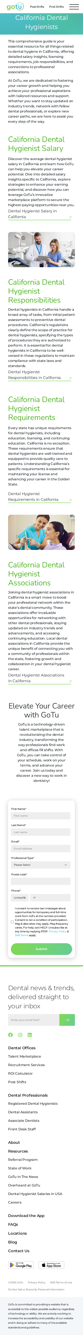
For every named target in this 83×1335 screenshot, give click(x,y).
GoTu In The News (23, 1177)
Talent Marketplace (24, 1056)
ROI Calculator (20, 1073)
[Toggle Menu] (74, 6)
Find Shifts (56, 6)
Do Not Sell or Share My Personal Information (36, 1289)
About (14, 1142)
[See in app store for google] (21, 1265)
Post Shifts (37, 6)
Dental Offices (21, 1048)
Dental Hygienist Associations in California (36, 678)
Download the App (26, 1215)
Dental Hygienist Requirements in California (33, 496)
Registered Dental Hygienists (33, 1104)
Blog (12, 1242)
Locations (17, 1233)
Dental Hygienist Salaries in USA (35, 1194)
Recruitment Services (26, 1065)
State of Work (19, 1168)
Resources (18, 1151)
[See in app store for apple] (51, 1265)
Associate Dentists (23, 1121)
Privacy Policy (57, 931)
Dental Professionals (28, 1095)
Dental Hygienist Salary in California (32, 214)
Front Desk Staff (22, 1129)
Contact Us (18, 1251)
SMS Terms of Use (61, 1282)
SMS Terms (21, 935)
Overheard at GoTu (24, 1185)
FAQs (13, 1224)
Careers (14, 1202)
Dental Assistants (23, 1112)
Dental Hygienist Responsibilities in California (34, 375)
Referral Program (23, 1160)
